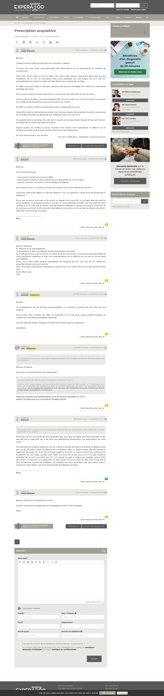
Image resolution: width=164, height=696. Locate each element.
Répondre (72, 146)
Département (67, 622)
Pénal (66, 17)
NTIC (108, 17)
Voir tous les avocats (120, 132)
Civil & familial (38, 17)
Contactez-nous (111, 688)
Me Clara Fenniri (129, 105)
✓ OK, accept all (107, 693)
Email (20, 622)
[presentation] (20, 562)
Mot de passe (23, 631)
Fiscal (118, 17)
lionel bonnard (53, 36)
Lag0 (23, 348)
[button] (20, 562)
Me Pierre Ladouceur (131, 92)
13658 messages (81, 294)
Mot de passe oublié (138, 9)
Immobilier (54, 17)
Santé (128, 17)
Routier (139, 17)
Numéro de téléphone (71, 631)
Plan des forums (112, 686)
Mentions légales (65, 686)
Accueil (17, 23)
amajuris (25, 295)
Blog (18, 218)
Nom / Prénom (68, 613)
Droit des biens (40, 23)
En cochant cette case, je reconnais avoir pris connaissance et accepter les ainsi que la (58, 648)
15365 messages (82, 347)
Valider (94, 659)
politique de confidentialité (64, 649)
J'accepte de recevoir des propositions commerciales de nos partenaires (52, 644)
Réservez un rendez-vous (130, 72)
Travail (24, 17)
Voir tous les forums (120, 206)
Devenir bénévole (130, 181)
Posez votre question (93, 146)
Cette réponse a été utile (93, 226)
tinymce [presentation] (99, 602)
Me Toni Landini (129, 118)
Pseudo (21, 613)
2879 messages (81, 159)
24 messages (83, 50)
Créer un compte (122, 9)
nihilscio (25, 160)
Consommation (95, 17)
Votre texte (22, 558)
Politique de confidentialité (70, 688)
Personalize (122, 693)
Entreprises (78, 17)
